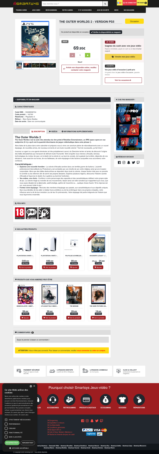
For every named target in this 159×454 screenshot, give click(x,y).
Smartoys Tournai (73, 448)
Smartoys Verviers (97, 448)
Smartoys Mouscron (140, 446)
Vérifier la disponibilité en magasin (107, 32)
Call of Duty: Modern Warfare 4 (60, 432)
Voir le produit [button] (26, 267)
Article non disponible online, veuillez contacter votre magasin (80, 68)
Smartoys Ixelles (116, 446)
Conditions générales (57, 427)
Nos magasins (129, 10)
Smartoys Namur (49, 448)
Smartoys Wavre (110, 448)
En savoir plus (23, 415)
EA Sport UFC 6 (55, 430)
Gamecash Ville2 (54, 446)
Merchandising (51, 10)
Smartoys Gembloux (80, 446)
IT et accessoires (85, 10)
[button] (20, 448)
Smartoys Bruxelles (67, 446)
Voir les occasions (122, 80)
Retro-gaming (67, 10)
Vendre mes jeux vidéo (125, 57)
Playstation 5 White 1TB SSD (27, 256)
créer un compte (98, 350)
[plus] (87, 55)
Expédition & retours (56, 423)
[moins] (72, 55)
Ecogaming (53, 420)
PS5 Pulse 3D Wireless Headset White (79, 256)
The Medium (74, 306)
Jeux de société (103, 10)
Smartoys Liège (127, 446)
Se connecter (130, 3)
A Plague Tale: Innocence (50, 306)
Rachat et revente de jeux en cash (62, 434)
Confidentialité (54, 425)
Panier (142, 3)
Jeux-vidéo (36, 10)
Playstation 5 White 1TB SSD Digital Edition (57, 256)
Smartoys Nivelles (61, 448)
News (116, 10)
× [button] (34, 386)
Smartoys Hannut (93, 446)
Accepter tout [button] (12, 443)
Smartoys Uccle (85, 448)
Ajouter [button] (75, 267)
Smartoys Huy (105, 446)
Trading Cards (21, 10)
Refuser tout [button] (27, 443)
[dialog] (19, 417)
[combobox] (31, 386)
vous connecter (83, 350)
